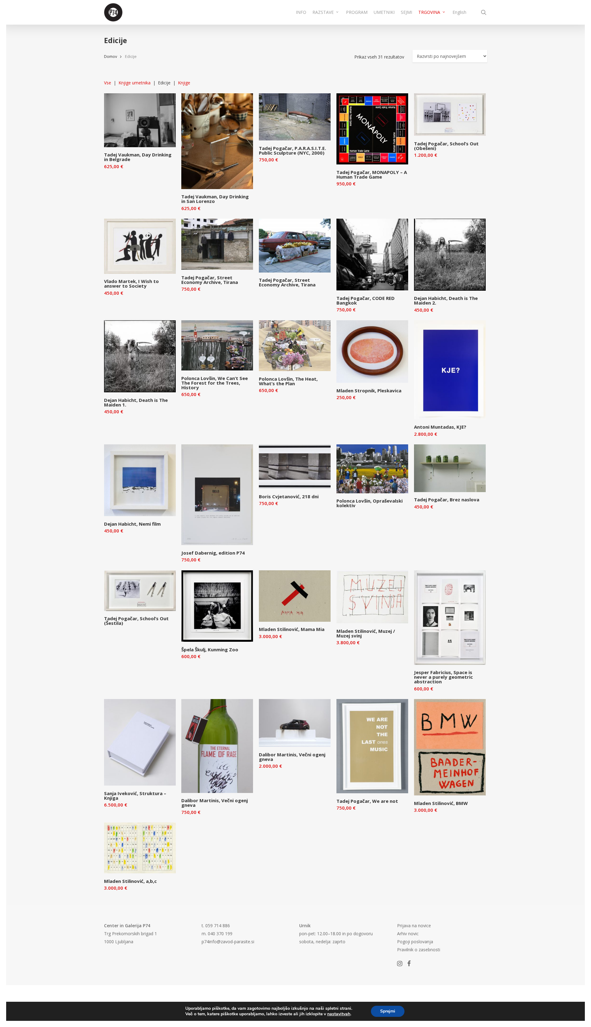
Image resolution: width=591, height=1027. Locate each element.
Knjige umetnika (135, 83)
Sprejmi (387, 1011)
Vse (107, 83)
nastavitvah (338, 1014)
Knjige (184, 83)
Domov (110, 56)
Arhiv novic (408, 933)
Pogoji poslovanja (415, 941)
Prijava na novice (414, 925)
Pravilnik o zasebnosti (418, 949)
